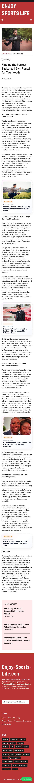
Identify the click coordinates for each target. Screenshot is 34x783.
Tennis (15, 769)
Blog (18, 718)
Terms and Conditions (23, 721)
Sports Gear (7, 765)
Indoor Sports (7, 750)
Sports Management (20, 765)
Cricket (5, 743)
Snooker (26, 754)
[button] (2, 20)
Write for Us (6, 724)
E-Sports (20, 743)
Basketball (6, 59)
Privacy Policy (7, 721)
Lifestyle (6, 754)
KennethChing (18, 54)
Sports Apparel (14, 758)
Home (4, 718)
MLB (12, 754)
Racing (18, 754)
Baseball (5, 739)
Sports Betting (8, 761)
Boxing (22, 739)
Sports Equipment (21, 761)
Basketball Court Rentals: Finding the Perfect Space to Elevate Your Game (16, 209)
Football (5, 747)
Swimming (6, 769)
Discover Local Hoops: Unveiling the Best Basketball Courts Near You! (16, 543)
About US (11, 718)
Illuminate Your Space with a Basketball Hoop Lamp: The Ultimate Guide (15, 331)
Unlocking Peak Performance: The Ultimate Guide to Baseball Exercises (17, 444)
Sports (5, 758)
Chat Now (28, 779)
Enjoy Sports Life (16, 9)
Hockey (18, 747)
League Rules (18, 750)
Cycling (12, 743)
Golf (12, 747)
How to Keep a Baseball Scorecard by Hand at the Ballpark (14, 611)
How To (25, 747)
